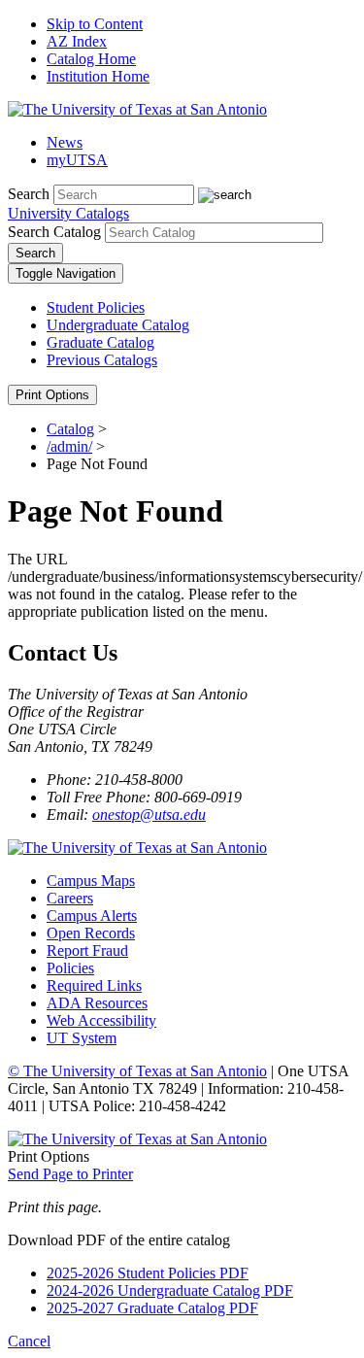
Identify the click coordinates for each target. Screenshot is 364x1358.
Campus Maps (91, 880)
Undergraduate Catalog (118, 325)
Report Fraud (87, 950)
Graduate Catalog (100, 342)
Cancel (29, 1341)
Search (29, 194)
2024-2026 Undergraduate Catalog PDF (170, 1290)
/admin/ (69, 446)
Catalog (70, 429)
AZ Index (77, 41)
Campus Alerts (92, 915)
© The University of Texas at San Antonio (137, 1071)
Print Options (52, 395)
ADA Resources (97, 1003)
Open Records (91, 933)
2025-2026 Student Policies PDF (147, 1273)
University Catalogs (68, 213)
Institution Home (98, 76)
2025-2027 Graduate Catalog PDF (152, 1308)
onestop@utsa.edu (149, 814)
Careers (70, 898)
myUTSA (77, 160)
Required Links (94, 985)
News (65, 142)
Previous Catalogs (102, 360)
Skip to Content (95, 24)
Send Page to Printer (70, 1174)
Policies (70, 968)
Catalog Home (91, 59)
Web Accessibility (101, 1020)
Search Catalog (54, 231)
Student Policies (96, 307)
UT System (81, 1038)
